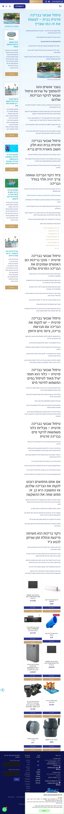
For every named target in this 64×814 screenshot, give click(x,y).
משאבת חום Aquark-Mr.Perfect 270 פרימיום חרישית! (51, 663)
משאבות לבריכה (52, 242)
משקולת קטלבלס (52, 237)
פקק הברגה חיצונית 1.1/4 (32, 739)
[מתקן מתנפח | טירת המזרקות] (51, 687)
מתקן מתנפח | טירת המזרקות (51, 701)
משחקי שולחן (28, 787)
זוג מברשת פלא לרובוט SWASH (51, 601)
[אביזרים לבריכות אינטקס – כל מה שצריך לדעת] (11, 242)
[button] (2, 690)
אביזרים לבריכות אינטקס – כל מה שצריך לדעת (12, 253)
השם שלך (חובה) (15, 760)
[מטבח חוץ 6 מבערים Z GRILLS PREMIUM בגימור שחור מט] (33, 618)
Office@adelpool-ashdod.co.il (53, 765)
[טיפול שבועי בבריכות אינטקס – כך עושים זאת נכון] (11, 90)
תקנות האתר (38, 773)
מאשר (44, 811)
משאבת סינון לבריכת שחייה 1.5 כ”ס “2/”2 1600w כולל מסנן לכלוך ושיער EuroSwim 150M (33, 704)
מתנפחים (27, 781)
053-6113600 (52, 778)
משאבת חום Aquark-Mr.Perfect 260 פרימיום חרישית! (33, 597)
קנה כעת (51, 611)
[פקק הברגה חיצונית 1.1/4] (33, 727)
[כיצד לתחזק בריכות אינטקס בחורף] (11, 35)
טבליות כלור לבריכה (51, 240)
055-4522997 (52, 762)
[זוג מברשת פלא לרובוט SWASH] (51, 589)
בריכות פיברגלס (21, 797)
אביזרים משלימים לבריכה (27, 775)
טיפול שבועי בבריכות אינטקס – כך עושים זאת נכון (12, 102)
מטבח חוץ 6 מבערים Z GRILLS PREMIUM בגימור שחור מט (33, 629)
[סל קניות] (3, 6)
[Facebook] (49, 1)
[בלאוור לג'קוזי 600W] (51, 727)
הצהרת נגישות (38, 777)
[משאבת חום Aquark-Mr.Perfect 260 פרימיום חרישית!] (33, 585)
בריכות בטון (11, 797)
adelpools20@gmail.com (52, 781)
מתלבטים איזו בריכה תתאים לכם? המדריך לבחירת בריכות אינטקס (12, 194)
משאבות (27, 779)
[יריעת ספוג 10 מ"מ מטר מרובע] (51, 622)
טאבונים (27, 784)
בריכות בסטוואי (52, 234)
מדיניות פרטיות (37, 782)
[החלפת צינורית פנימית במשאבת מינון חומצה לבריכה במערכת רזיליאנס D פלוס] (11, 148)
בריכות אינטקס (52, 231)
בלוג (38, 770)
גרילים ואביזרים (27, 792)
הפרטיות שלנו (59, 803)
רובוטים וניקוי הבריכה (28, 769)
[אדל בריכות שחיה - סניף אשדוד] (60, 6)
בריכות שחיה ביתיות (51, 245)
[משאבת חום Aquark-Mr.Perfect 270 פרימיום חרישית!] (51, 649)
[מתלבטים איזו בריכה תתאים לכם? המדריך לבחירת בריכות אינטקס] (11, 183)
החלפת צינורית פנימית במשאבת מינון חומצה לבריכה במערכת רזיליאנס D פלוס (11, 159)
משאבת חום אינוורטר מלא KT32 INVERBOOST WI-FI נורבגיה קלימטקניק (33, 667)
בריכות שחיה (28, 761)
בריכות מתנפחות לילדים (50, 228)
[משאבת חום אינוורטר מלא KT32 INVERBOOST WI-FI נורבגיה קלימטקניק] (33, 653)
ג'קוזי (28, 764)
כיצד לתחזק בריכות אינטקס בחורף (12, 44)
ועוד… (55, 248)
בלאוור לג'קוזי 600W (52, 740)
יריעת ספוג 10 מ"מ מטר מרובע (51, 634)
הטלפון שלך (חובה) (14, 770)
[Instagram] (46, 1)
